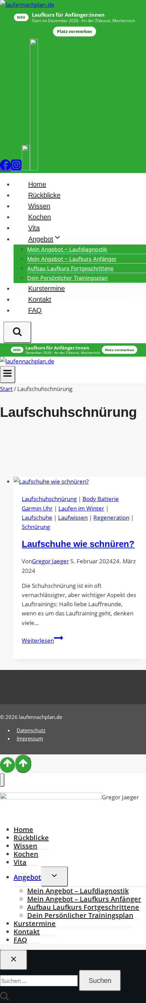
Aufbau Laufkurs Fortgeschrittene (70, 268)
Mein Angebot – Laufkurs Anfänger (71, 258)
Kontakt (39, 299)
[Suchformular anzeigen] (17, 332)
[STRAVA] (26, 167)
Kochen (39, 217)
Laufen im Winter (81, 508)
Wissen (39, 206)
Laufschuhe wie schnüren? (78, 544)
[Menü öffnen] (7, 374)
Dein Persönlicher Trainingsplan (67, 278)
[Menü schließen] (2, 780)
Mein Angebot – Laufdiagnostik (67, 249)
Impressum (30, 738)
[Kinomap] (34, 167)
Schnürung (36, 527)
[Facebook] (5, 167)
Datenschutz (31, 730)
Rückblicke (44, 195)
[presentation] (80, 481)
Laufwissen (73, 517)
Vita (34, 228)
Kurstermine (46, 288)
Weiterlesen (42, 640)
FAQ (35, 310)
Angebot (27, 877)
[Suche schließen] (13, 960)
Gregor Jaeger (50, 561)
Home (37, 184)
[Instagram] (16, 167)
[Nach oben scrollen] (7, 765)
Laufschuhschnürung (49, 499)
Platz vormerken (74, 31)
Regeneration (111, 517)
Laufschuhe (37, 517)
